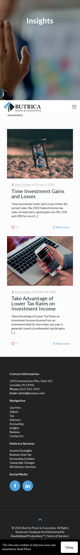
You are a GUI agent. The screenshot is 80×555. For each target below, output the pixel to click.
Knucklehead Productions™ (27, 536)
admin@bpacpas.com (31, 393)
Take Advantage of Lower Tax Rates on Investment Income (33, 303)
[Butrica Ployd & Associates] (22, 106)
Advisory (15, 420)
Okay (69, 547)
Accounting (16, 424)
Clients (14, 411)
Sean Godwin (23, 184)
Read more (63, 227)
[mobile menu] (74, 106)
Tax (12, 415)
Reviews (15, 432)
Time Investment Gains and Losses (37, 193)
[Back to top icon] (40, 519)
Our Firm (15, 407)
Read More (24, 549)
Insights (14, 428)
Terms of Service (57, 536)
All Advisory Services (23, 467)
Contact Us (16, 436)
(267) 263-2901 (29, 389)
